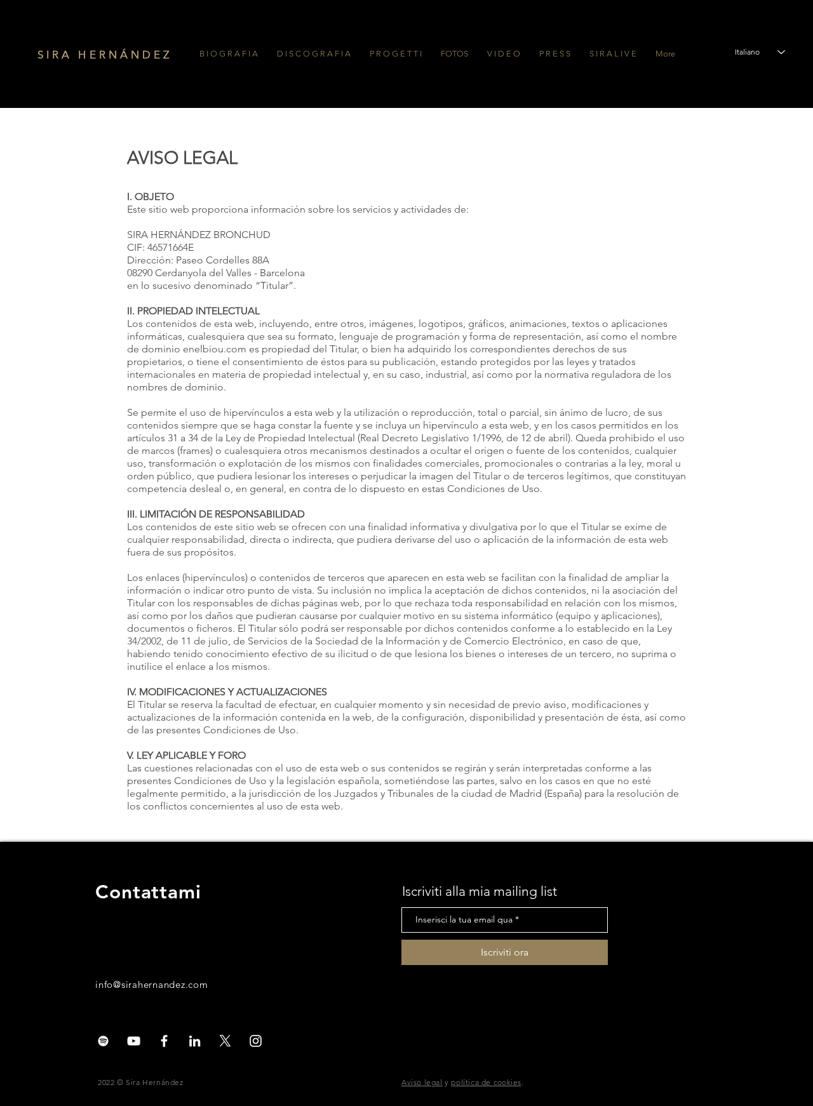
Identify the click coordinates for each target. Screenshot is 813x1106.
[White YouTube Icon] (134, 1041)
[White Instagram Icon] (256, 1041)
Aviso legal (422, 1082)
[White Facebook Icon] (164, 1041)
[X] (225, 1041)
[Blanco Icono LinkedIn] (195, 1041)
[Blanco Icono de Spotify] (103, 1041)
